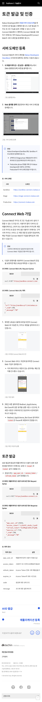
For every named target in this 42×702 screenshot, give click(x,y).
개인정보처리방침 (7, 652)
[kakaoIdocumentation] (13, 2)
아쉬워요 (38, 633)
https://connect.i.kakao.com (24, 202)
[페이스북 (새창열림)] (21, 687)
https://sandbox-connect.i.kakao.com (28, 190)
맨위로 (38, 698)
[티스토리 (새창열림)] (13, 687)
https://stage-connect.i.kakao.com (26, 196)
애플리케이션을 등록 (27, 23)
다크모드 (37, 279)
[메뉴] (3, 3)
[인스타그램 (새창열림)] (29, 687)
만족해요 (32, 633)
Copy (34, 279)
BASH (12, 274)
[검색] (39, 3)
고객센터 (5, 656)
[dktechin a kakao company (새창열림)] (13, 645)
